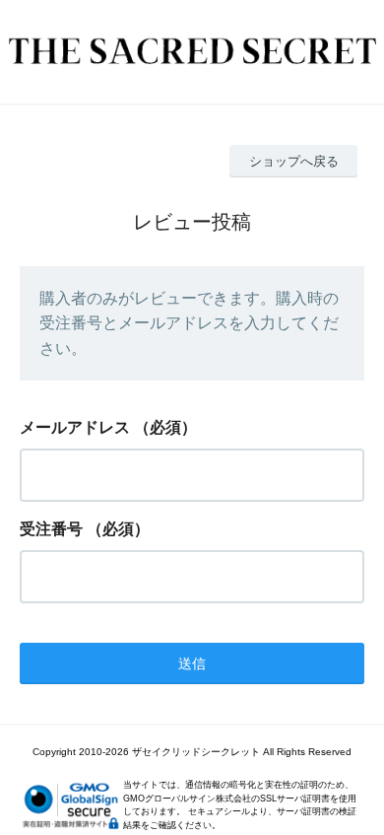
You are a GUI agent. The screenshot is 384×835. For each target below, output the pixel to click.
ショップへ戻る (294, 161)
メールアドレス (75, 427)
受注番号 (51, 529)
